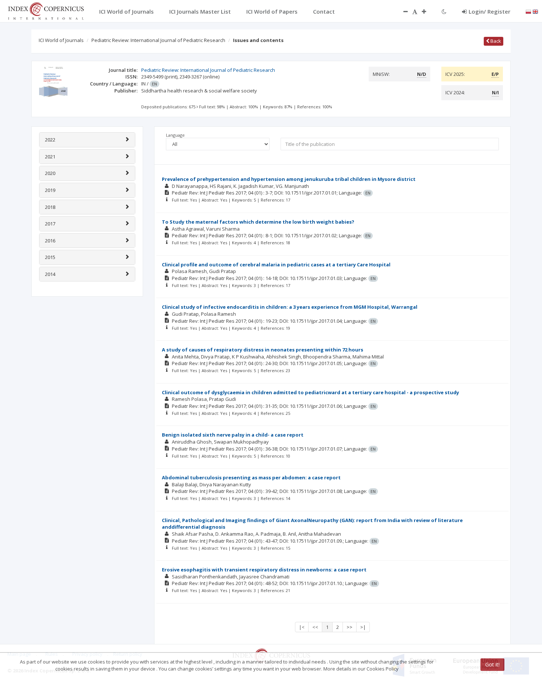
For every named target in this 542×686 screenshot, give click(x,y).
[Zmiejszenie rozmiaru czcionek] (402, 11)
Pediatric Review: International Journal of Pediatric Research (158, 40)
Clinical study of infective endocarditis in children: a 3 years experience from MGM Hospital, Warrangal (289, 307)
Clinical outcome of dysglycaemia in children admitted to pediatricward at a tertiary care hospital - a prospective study (310, 392)
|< (302, 627)
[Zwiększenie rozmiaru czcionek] (427, 11)
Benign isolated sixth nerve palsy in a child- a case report (232, 434)
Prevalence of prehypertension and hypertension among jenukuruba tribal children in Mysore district (289, 179)
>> (349, 627)
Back (495, 41)
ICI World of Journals (61, 40)
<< (315, 627)
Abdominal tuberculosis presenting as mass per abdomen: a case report (251, 477)
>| (363, 627)
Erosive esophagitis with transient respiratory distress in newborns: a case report (264, 569)
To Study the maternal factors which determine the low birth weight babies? (258, 221)
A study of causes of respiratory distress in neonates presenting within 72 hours (262, 349)
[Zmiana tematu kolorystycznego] (444, 11)
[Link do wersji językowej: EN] (535, 11)
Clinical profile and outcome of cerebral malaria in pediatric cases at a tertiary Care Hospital (276, 264)
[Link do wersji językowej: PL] (528, 11)
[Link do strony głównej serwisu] (45, 10)
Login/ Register (489, 11)
